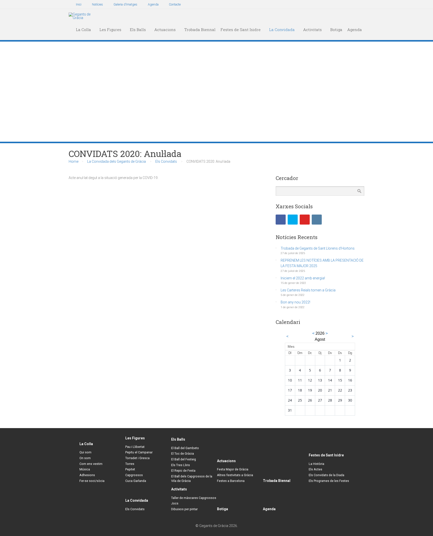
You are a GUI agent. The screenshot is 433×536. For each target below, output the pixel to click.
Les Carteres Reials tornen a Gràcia (308, 290)
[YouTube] (305, 220)
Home (73, 161)
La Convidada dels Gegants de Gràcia (116, 161)
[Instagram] (317, 220)
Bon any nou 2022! (295, 302)
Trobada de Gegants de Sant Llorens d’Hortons (318, 248)
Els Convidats (166, 161)
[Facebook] (281, 220)
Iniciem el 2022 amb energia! (303, 278)
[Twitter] (293, 220)
